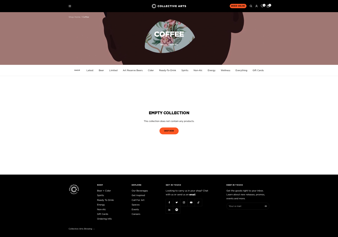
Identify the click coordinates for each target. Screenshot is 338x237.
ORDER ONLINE (238, 6)
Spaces (136, 205)
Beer (101, 70)
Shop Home (74, 17)
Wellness (225, 70)
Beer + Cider (104, 191)
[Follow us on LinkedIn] (169, 209)
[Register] (265, 206)
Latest (89, 70)
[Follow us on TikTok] (198, 202)
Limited (113, 70)
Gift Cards (258, 70)
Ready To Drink (105, 200)
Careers (136, 214)
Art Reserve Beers (133, 70)
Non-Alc (198, 70)
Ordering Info (104, 219)
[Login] (256, 6)
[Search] (251, 6)
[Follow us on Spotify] (176, 209)
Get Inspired (138, 195)
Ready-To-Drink (167, 70)
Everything (241, 70)
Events (135, 209)
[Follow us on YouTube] (191, 202)
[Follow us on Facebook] (169, 202)
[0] (262, 6)
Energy (211, 70)
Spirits (184, 70)
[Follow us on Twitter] (176, 202)
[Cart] (268, 6)
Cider (151, 70)
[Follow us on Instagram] (183, 202)
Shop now (169, 131)
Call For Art (138, 200)
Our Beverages (140, 191)
